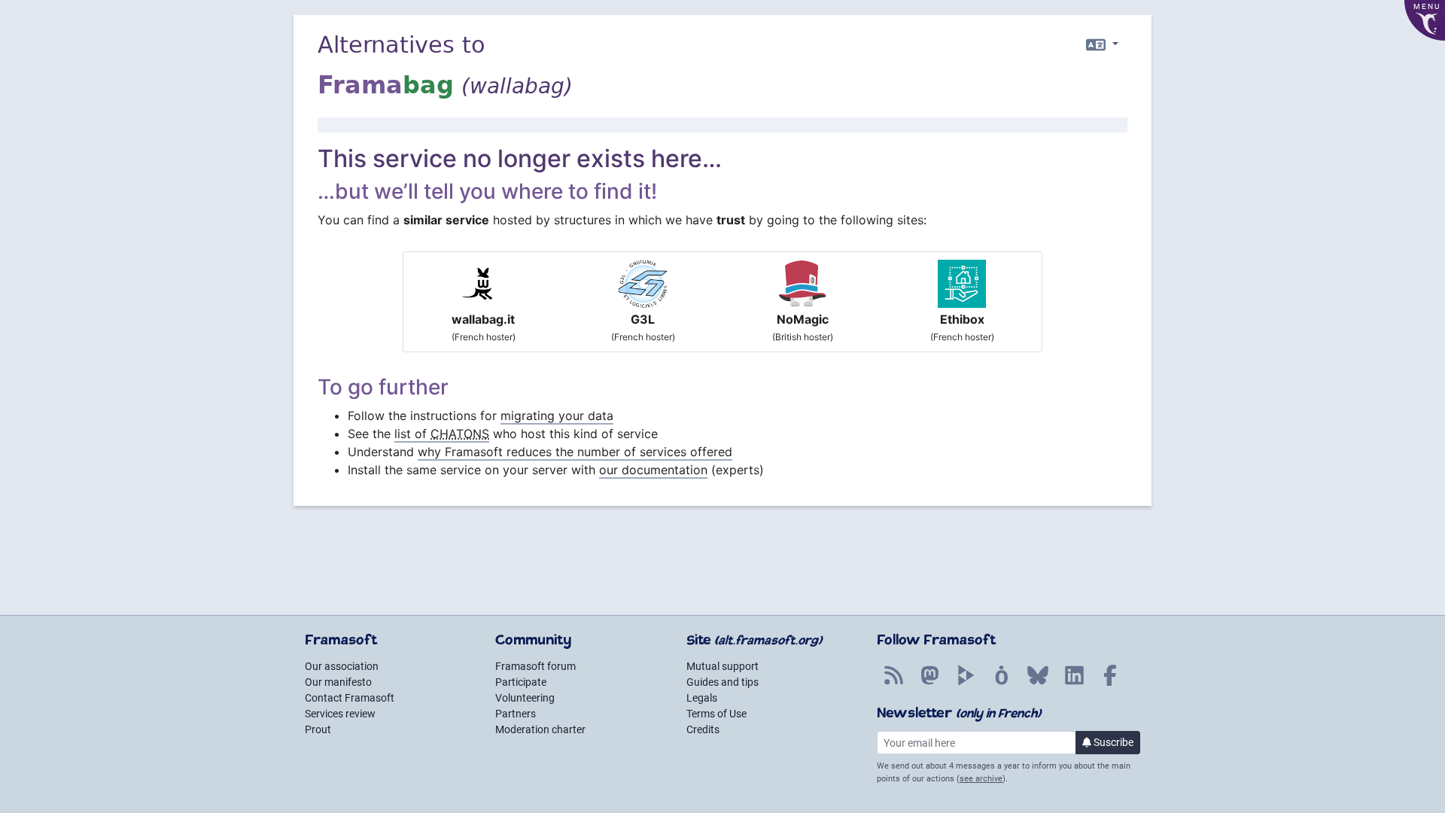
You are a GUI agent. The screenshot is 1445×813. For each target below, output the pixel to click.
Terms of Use (716, 714)
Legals (701, 698)
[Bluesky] (1037, 684)
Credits (702, 729)
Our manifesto (338, 682)
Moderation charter (540, 729)
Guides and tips (722, 682)
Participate (520, 682)
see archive (981, 779)
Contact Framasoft (349, 698)
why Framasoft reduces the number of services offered (575, 451)
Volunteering (525, 698)
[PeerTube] (965, 684)
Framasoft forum (535, 666)
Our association (342, 666)
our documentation (653, 469)
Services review (340, 714)
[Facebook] (1110, 684)
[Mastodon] (929, 684)
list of (441, 433)
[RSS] (893, 684)
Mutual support (722, 666)
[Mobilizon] (1001, 684)
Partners (515, 714)
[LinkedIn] (1074, 684)
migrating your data (556, 415)
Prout (318, 729)
